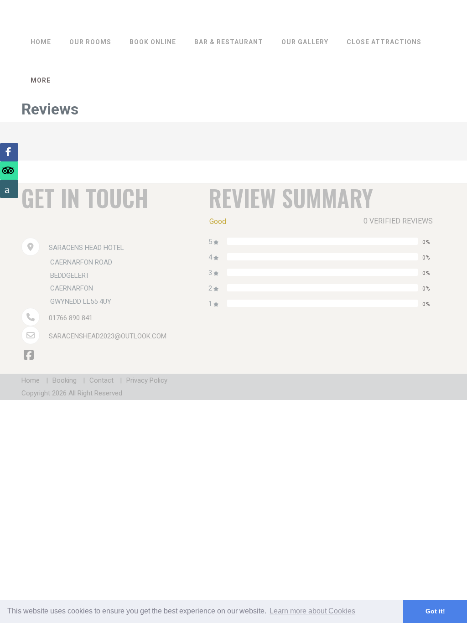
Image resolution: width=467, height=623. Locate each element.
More (41, 80)
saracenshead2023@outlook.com (107, 336)
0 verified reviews (398, 221)
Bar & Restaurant (228, 42)
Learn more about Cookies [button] (312, 611)
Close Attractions (384, 42)
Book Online (153, 42)
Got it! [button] (435, 611)
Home (41, 42)
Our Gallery (304, 42)
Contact (101, 380)
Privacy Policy (146, 380)
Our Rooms (90, 42)
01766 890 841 (71, 318)
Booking (64, 380)
